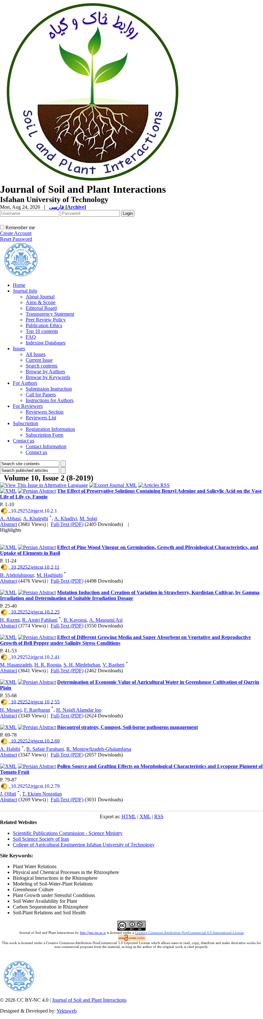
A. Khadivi (65, 518)
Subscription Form (44, 435)
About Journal (40, 296)
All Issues (36, 354)
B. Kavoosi (75, 620)
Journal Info (25, 291)
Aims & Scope (40, 302)
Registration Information (50, 429)
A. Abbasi (10, 518)
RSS (159, 816)
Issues (19, 348)
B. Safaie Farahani (45, 749)
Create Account (15, 233)
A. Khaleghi (35, 518)
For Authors (25, 383)
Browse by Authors (45, 371)
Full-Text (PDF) (67, 524)
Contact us (23, 440)
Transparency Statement (50, 314)
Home (19, 285)
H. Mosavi (10, 710)
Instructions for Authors (49, 400)
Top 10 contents (42, 331)
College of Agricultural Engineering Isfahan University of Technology (84, 844)
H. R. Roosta (47, 664)
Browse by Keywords (48, 377)
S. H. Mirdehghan (82, 664)
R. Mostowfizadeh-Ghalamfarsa (98, 749)
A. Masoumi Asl (106, 620)
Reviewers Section (45, 412)
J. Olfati (8, 794)
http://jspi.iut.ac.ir (93, 932)
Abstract (8, 524)
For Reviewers (28, 406)
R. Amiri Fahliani (39, 620)
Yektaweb (66, 1011)
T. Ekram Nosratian (42, 794)
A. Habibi (10, 749)
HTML (129, 816)
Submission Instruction (49, 389)
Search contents (41, 365)
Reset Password (16, 239)
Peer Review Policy (46, 319)
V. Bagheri (113, 664)
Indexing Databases (45, 342)
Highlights (10, 530)
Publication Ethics (44, 325)
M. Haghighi (50, 575)
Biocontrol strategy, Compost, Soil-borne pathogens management (127, 727)
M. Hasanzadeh (16, 664)
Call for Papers (41, 394)
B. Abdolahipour (17, 575)
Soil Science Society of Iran (41, 839)
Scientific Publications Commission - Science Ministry (68, 833)
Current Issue (39, 360)
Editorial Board (41, 308)
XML (145, 816)
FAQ (31, 337)
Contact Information (46, 446)
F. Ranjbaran (37, 710)
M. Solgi (88, 518)
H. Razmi (10, 620)
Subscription (25, 423)
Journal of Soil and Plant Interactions (89, 1000)
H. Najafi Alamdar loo (78, 710)
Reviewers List (41, 417)
